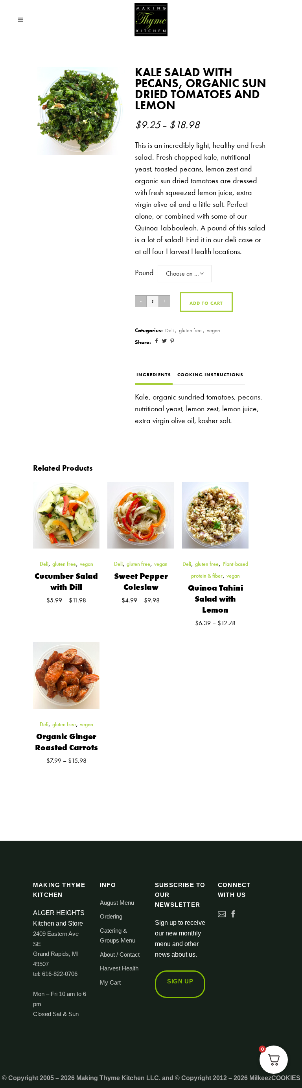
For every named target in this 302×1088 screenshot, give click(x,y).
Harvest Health (119, 968)
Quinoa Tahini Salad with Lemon (215, 599)
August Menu (117, 902)
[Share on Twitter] (164, 341)
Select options (36, 609)
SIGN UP (180, 981)
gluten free (190, 330)
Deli (169, 330)
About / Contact (120, 954)
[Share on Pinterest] (172, 341)
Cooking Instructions (210, 375)
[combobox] (185, 273)
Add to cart (206, 303)
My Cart (110, 982)
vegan (213, 330)
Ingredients (153, 375)
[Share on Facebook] (156, 341)
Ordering (111, 916)
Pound (144, 272)
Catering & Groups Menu (117, 935)
